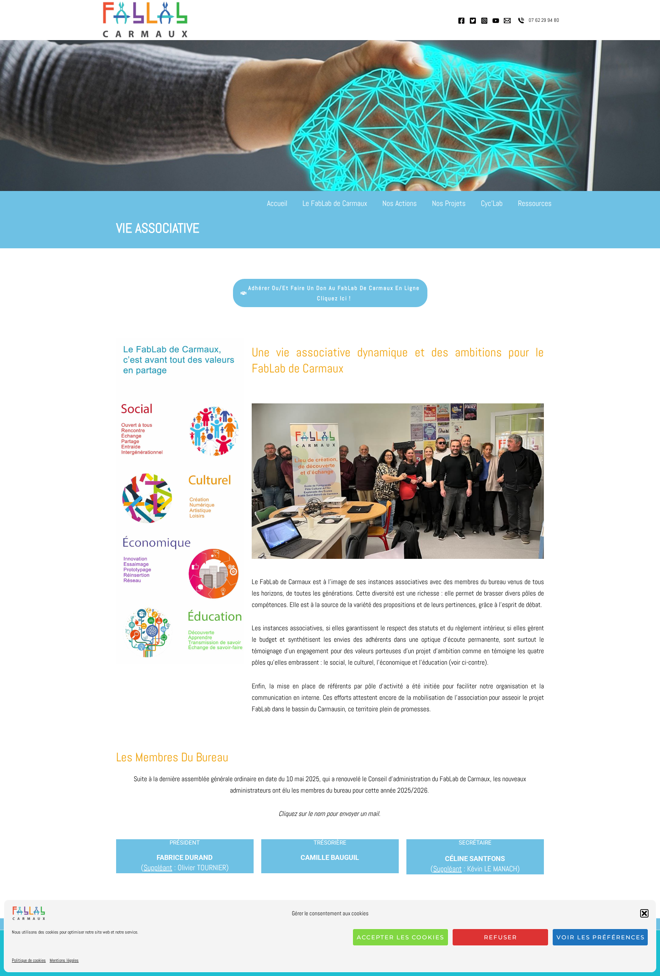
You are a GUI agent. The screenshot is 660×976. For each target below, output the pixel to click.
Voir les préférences (600, 937)
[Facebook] (461, 20)
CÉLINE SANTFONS (475, 859)
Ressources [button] (535, 203)
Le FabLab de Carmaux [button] (334, 203)
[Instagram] (484, 20)
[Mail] (507, 20)
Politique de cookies (29, 960)
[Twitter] (472, 20)
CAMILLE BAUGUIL (330, 857)
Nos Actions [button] (399, 203)
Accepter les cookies (400, 937)
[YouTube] (495, 20)
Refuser (500, 937)
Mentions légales (64, 960)
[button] (644, 913)
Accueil (277, 203)
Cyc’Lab (492, 203)
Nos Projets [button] (449, 203)
